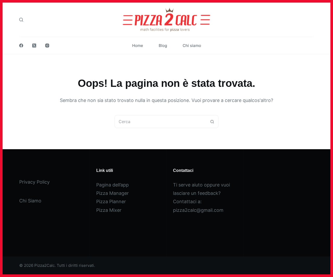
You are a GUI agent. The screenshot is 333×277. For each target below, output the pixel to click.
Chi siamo (192, 45)
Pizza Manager (112, 193)
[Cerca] (21, 20)
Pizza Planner (111, 201)
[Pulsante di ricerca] (212, 121)
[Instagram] (47, 45)
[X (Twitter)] (34, 45)
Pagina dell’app (112, 185)
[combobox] (160, 121)
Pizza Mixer (108, 210)
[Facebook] (21, 45)
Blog (163, 45)
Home (137, 45)
